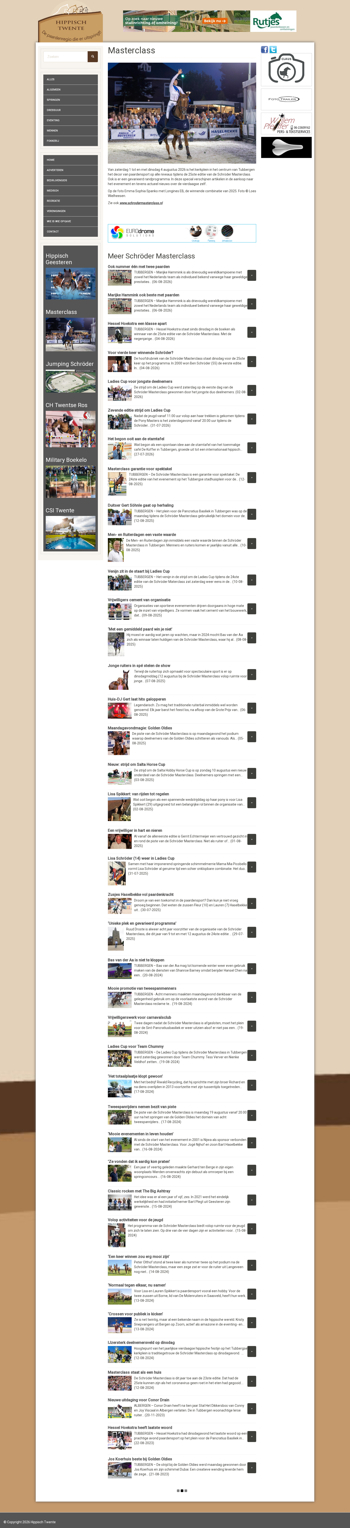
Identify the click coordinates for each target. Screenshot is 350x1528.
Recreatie (53, 200)
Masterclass (61, 312)
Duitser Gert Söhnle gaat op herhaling (141, 505)
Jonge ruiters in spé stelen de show (139, 665)
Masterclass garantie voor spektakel (140, 469)
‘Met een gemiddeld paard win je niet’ (140, 629)
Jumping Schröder (70, 364)
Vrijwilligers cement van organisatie (139, 600)
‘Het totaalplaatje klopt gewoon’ (135, 1076)
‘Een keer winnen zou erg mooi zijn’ (139, 1256)
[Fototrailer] (286, 99)
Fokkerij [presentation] (53, 140)
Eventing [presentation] (53, 120)
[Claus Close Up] (286, 69)
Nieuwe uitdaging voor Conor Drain (138, 1400)
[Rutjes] (210, 21)
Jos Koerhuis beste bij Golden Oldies (140, 1459)
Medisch (53, 190)
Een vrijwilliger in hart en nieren (135, 830)
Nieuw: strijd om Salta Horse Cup (136, 764)
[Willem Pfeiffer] (286, 123)
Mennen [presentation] (52, 130)
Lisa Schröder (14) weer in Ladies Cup (141, 858)
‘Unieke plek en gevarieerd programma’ (142, 923)
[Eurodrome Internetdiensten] (182, 233)
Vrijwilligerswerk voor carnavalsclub (139, 1017)
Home (51, 159)
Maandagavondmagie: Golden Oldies (140, 728)
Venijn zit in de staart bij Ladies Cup (139, 571)
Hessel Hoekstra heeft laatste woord (140, 1427)
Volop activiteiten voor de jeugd (135, 1220)
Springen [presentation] (53, 99)
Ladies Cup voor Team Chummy (136, 1046)
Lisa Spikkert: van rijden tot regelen (138, 794)
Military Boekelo (66, 460)
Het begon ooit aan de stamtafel (136, 439)
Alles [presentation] (51, 79)
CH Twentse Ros (66, 405)
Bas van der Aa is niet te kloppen (136, 960)
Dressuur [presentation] (54, 110)
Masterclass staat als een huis (134, 1372)
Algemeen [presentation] (53, 89)
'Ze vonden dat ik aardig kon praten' (139, 1161)
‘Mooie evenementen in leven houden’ (141, 1134)
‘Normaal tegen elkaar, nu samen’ (137, 1285)
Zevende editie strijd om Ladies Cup (139, 410)
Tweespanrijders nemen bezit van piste (142, 1106)
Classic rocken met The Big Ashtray (139, 1191)
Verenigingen (56, 211)
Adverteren (55, 170)
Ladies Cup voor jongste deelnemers (140, 381)
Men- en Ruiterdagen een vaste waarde (142, 534)
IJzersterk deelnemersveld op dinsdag (141, 1342)
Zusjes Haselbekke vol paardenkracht (141, 894)
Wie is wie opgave (59, 221)
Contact (53, 231)
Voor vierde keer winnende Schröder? (140, 352)
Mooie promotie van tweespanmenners (142, 988)
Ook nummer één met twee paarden (139, 266)
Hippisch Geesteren (59, 258)
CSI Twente (60, 510)
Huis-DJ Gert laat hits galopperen (137, 699)
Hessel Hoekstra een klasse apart (137, 323)
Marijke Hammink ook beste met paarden (143, 295)
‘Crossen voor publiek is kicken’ (136, 1314)
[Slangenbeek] (286, 147)
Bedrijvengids (57, 180)
